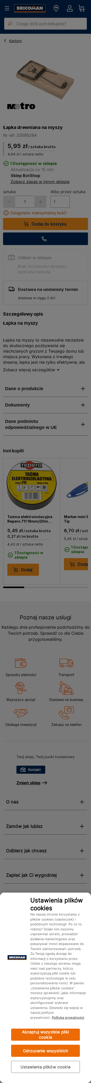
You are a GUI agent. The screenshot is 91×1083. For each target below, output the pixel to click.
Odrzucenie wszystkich (45, 1050)
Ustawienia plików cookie (45, 1066)
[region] (45, 988)
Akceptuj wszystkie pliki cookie (45, 1034)
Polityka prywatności (68, 1018)
